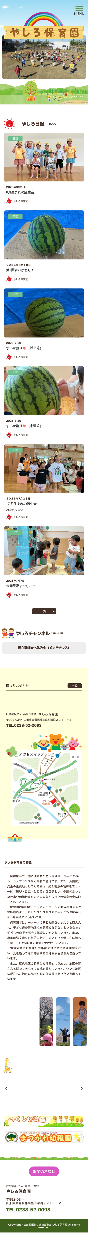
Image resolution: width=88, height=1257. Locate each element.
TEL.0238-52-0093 (28, 1209)
